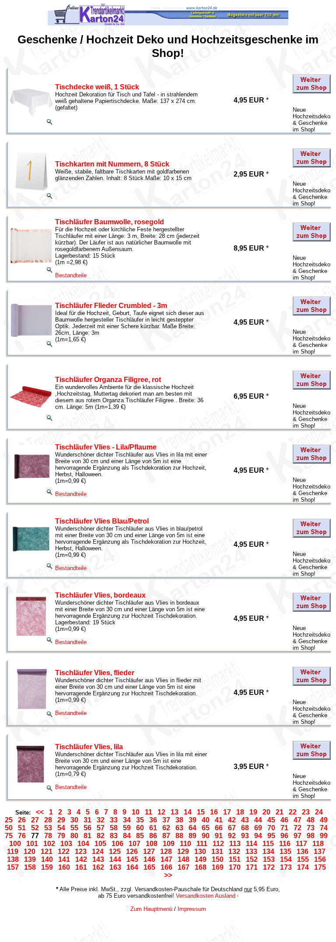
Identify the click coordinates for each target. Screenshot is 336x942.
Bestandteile (71, 275)
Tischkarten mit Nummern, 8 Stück (112, 164)
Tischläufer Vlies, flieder (94, 672)
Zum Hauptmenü (151, 909)
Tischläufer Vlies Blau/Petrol (102, 521)
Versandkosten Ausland (205, 895)
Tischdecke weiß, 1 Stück (97, 87)
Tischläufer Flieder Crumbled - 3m (111, 305)
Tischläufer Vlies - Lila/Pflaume (106, 447)
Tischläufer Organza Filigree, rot (108, 379)
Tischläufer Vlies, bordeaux (100, 595)
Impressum (192, 909)
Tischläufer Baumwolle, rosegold (109, 222)
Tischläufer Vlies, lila (89, 747)
